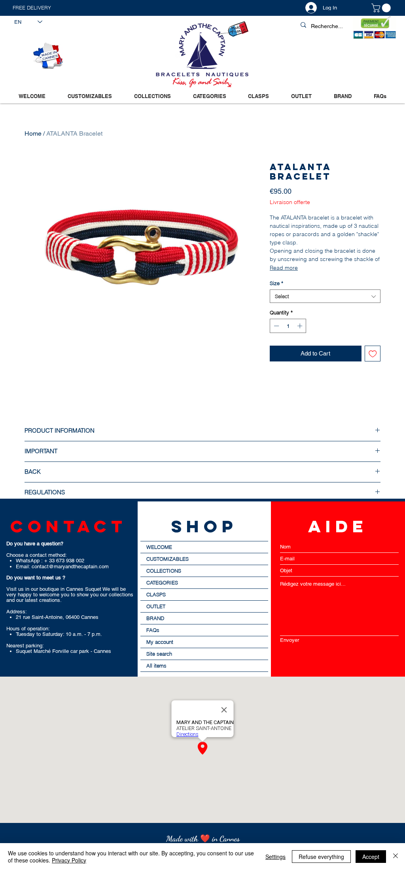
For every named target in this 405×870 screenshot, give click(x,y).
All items (156, 665)
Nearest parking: (25, 646)
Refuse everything (321, 857)
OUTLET (155, 606)
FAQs (152, 630)
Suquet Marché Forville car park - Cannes (63, 651)
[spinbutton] (288, 326)
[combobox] (325, 296)
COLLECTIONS (163, 570)
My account (159, 642)
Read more (284, 267)
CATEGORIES (162, 582)
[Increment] (300, 326)
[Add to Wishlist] (373, 354)
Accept (370, 857)
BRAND (155, 618)
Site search (159, 654)
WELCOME (159, 547)
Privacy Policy (69, 860)
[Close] (395, 856)
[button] (107, 8)
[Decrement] (275, 326)
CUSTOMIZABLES (167, 559)
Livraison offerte (290, 202)
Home (33, 133)
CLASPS (156, 594)
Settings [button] (275, 857)
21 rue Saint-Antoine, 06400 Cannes (57, 617)
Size (276, 283)
